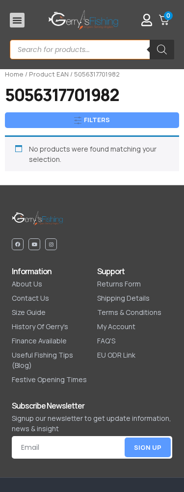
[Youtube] (34, 244)
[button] (17, 20)
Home (14, 74)
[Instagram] (51, 244)
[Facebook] (18, 244)
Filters (96, 119)
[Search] (162, 49)
